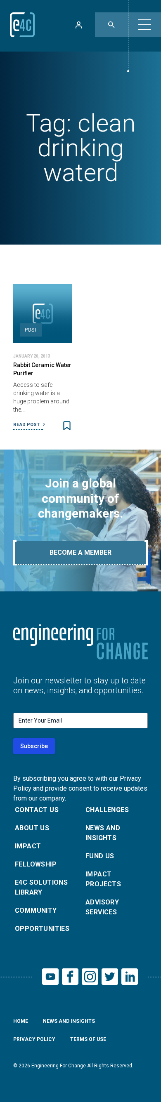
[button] (144, 24)
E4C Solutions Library (41, 887)
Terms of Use (88, 1039)
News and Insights (102, 833)
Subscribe (34, 746)
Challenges (107, 810)
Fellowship (36, 864)
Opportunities (42, 928)
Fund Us (99, 856)
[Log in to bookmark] (67, 425)
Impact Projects (103, 879)
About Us (32, 828)
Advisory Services (102, 907)
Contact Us (37, 810)
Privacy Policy (34, 1039)
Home (20, 1021)
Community (36, 910)
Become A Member (80, 552)
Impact (28, 846)
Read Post (27, 424)
